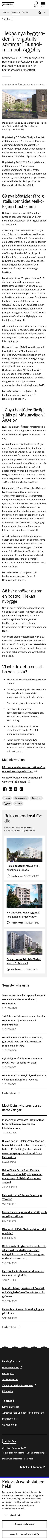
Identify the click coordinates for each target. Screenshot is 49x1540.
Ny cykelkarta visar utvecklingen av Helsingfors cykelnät (23, 1273)
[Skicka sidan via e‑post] (21, 789)
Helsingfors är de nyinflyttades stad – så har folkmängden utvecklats (24, 1077)
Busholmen (36, 798)
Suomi (6, 12)
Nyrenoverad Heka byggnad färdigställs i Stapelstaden (23, 914)
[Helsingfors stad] (9, 1441)
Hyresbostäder (21, 798)
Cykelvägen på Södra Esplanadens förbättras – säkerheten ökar (22, 1060)
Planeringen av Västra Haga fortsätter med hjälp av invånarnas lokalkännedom (23, 1124)
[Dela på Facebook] (5, 789)
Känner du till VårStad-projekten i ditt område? (24, 1231)
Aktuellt (8, 18)
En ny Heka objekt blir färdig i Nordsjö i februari (24, 961)
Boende (7, 798)
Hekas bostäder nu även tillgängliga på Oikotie (23, 868)
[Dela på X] (16, 789)
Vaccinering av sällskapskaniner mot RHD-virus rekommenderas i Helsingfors (23, 999)
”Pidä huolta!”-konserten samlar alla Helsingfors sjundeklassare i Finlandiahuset (23, 1020)
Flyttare (18, 803)
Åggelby (7, 803)
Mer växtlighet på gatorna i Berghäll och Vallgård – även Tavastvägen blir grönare (23, 1292)
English (25, 12)
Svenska (16, 12)
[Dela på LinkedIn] (10, 789)
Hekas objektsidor (13, 398)
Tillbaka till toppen (31, 1467)
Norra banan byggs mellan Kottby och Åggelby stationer (24, 1214)
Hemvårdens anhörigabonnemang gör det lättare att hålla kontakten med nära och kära (22, 1041)
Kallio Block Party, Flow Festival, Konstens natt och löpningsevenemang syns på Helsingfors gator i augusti (22, 1176)
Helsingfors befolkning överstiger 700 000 (22, 1197)
